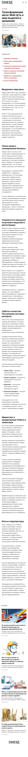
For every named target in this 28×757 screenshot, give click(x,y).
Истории (4, 8)
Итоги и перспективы (11, 80)
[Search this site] (23, 2)
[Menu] (25, 2)
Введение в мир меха (11, 58)
